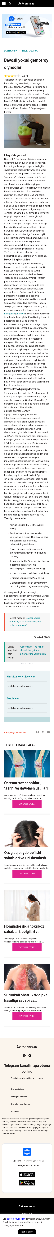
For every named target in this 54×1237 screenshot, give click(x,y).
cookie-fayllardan (16, 1218)
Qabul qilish (27, 1231)
